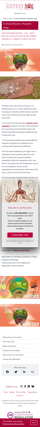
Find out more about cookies (13, 424)
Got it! (34, 423)
